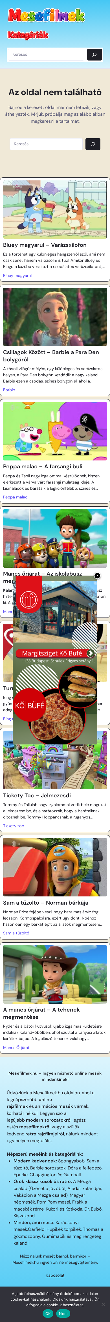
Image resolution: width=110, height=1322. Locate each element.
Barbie (9, 390)
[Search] (92, 144)
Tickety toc (13, 826)
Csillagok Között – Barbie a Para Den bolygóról (51, 356)
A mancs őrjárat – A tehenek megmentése (41, 1013)
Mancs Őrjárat (16, 1047)
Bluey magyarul (17, 275)
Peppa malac (15, 497)
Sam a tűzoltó (16, 933)
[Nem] (103, 1304)
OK (48, 1313)
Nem (63, 1313)
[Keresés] (94, 54)
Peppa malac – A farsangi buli (42, 466)
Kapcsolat (55, 1275)
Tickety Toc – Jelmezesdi (37, 795)
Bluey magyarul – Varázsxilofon (45, 245)
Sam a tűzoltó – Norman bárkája (45, 902)
